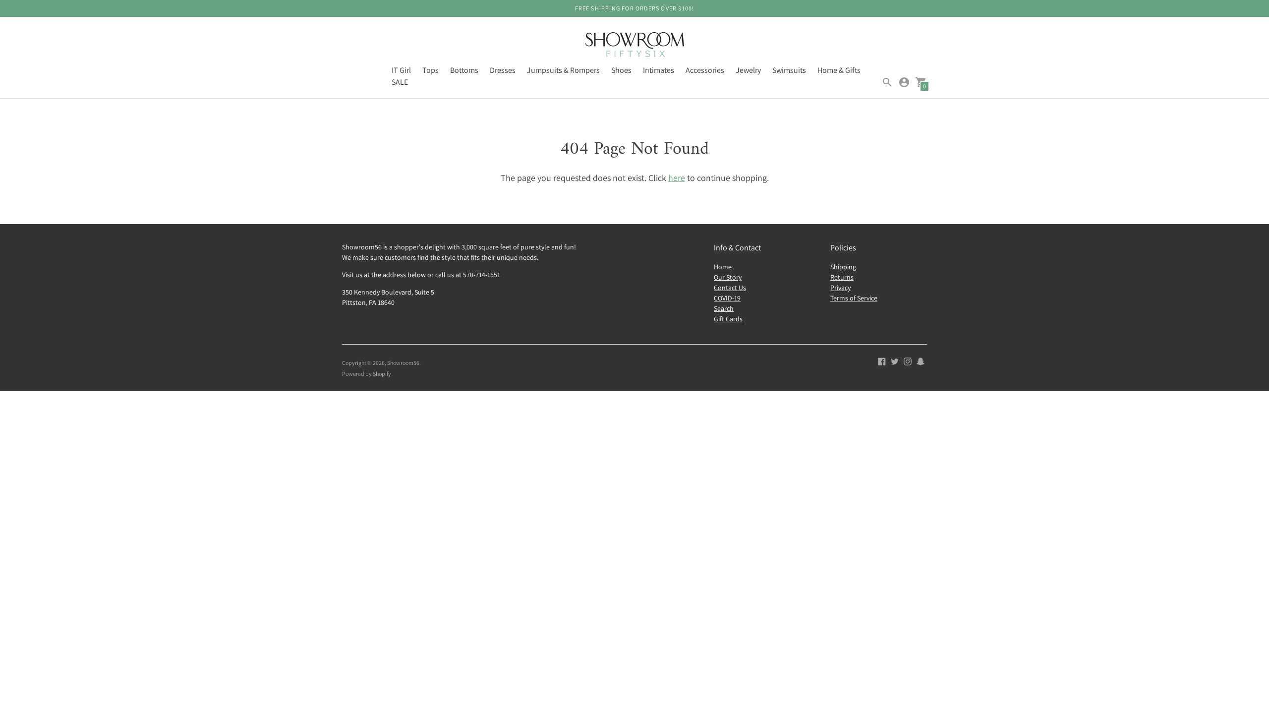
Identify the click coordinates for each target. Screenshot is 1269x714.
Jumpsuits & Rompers (563, 70)
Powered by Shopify (366, 373)
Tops (430, 70)
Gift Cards (728, 318)
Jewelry (748, 70)
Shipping (843, 266)
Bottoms (464, 70)
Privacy (840, 287)
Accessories (705, 70)
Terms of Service (853, 298)
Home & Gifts (839, 70)
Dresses (503, 70)
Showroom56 (403, 362)
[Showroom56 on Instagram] (908, 361)
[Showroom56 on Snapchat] (920, 361)
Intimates (658, 70)
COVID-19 (727, 298)
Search (724, 308)
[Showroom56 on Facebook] (882, 361)
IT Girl (401, 70)
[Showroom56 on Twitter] (895, 361)
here (676, 177)
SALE (400, 82)
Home (723, 266)
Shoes (621, 70)
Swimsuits (789, 70)
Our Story (728, 277)
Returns (842, 277)
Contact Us (730, 287)
